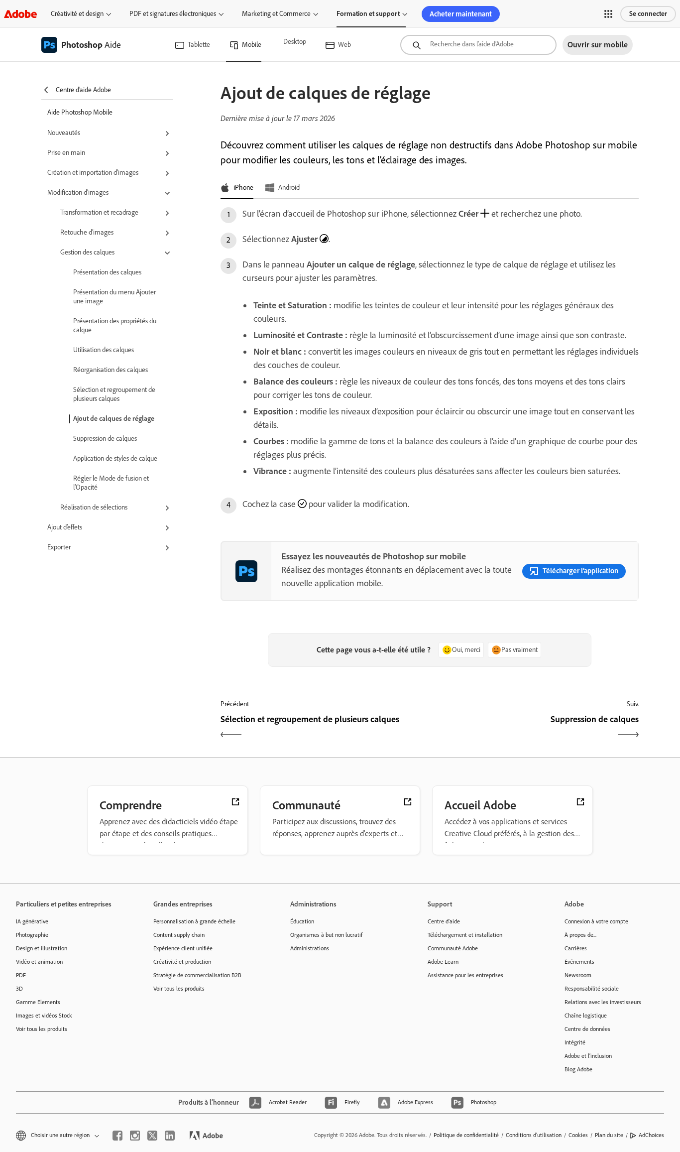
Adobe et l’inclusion (588, 1055)
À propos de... (580, 934)
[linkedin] (170, 1136)
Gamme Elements (38, 1002)
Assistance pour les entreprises (465, 975)
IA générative (32, 921)
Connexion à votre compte (596, 921)
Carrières (576, 948)
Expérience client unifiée (183, 948)
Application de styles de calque (115, 458)
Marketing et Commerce (276, 13)
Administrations (309, 948)
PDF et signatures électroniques (172, 13)
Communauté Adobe (453, 948)
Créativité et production (182, 961)
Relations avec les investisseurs (603, 1002)
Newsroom (578, 975)
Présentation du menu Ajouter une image (114, 296)
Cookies (578, 1135)
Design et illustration (41, 948)
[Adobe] (20, 13)
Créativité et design (77, 13)
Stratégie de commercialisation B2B (197, 975)
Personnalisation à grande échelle (194, 921)
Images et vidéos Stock (44, 1015)
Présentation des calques (107, 272)
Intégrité (575, 1042)
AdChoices (651, 1135)
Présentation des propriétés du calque (114, 325)
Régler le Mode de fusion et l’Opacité (111, 483)
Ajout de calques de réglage (113, 418)
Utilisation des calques (103, 350)
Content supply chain (179, 934)
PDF (21, 975)
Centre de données (587, 1028)
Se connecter (648, 13)
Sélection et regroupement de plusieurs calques (114, 394)
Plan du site (609, 1135)
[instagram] (135, 1136)
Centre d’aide (444, 921)
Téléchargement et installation (465, 934)
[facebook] (117, 1136)
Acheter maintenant (461, 13)
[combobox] (478, 45)
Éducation (302, 921)
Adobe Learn (443, 961)
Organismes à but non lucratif (326, 934)
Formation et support (368, 13)
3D (19, 988)
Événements (579, 961)
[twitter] (152, 1136)
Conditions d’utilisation (534, 1135)
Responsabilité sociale (592, 988)
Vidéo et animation (39, 961)
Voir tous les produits (41, 1028)
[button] (608, 14)
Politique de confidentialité (466, 1135)
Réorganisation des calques (110, 370)
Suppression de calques (105, 438)
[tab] (237, 188)
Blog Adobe (578, 1069)
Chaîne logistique (586, 1015)
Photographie (32, 934)
